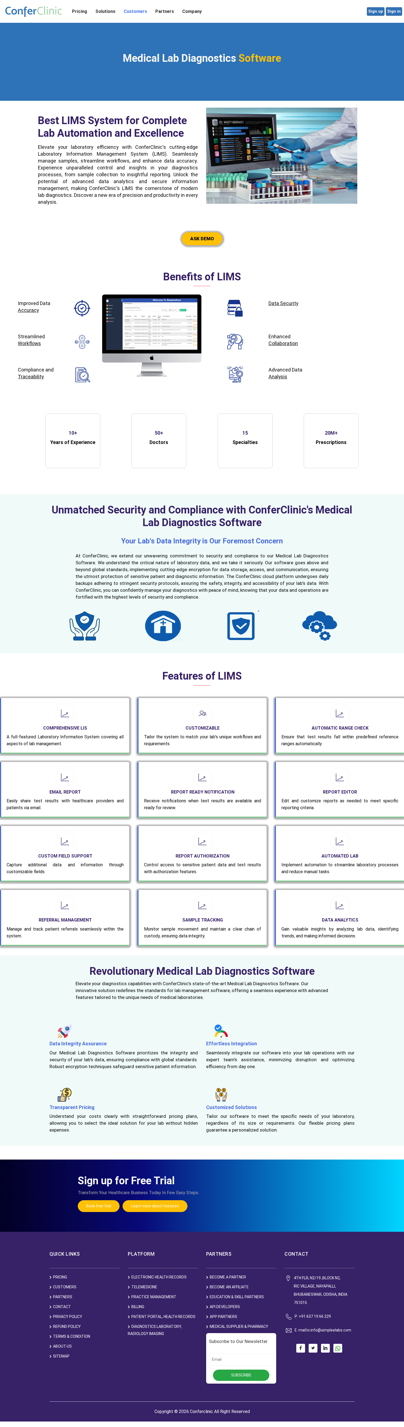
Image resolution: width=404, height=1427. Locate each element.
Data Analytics (340, 920)
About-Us (62, 1346)
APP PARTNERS (223, 1316)
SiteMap (61, 1356)
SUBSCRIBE (241, 1375)
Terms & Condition (71, 1336)
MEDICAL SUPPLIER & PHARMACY (239, 1326)
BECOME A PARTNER (228, 1277)
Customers (135, 11)
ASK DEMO (202, 238)
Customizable (203, 728)
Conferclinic (201, 1411)
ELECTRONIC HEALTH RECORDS (159, 1277)
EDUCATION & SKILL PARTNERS (237, 1297)
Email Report (65, 792)
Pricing (79, 11)
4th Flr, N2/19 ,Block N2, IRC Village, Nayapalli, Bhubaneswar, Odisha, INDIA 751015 (320, 1290)
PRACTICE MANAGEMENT (153, 1297)
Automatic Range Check (340, 728)
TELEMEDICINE (144, 1287)
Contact (62, 1307)
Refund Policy (67, 1326)
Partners (164, 11)
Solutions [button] (105, 11)
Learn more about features (155, 1206)
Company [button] (192, 11)
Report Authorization (202, 856)
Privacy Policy (67, 1316)
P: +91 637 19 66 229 (313, 1316)
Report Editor (340, 792)
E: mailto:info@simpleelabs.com (323, 1330)
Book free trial (98, 1206)
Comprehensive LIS (65, 728)
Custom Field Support (65, 856)
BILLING (137, 1307)
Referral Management (65, 920)
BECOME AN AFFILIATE (229, 1287)
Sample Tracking (202, 920)
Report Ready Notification (202, 792)
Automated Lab (340, 856)
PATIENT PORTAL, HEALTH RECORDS (163, 1316)
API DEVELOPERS (225, 1307)
